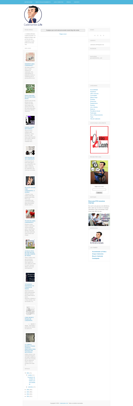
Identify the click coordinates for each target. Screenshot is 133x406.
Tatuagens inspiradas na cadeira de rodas (29, 287)
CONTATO (76, 2)
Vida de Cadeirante (95, 119)
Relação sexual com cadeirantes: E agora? (30, 190)
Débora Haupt (93, 97)
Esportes (92, 105)
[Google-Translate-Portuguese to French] (103, 36)
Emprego (92, 99)
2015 (28, 392)
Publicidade (93, 113)
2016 (28, 389)
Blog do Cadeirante (97, 256)
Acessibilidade (94, 89)
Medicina (92, 109)
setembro (30, 387)
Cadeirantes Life (64, 403)
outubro (30, 375)
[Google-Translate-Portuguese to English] (94, 36)
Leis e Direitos (58, 2)
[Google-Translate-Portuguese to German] (100, 36)
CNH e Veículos (94, 93)
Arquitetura (93, 91)
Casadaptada (95, 258)
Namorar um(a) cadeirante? (29, 64)
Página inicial (62, 34)
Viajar (91, 117)
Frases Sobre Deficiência (29, 128)
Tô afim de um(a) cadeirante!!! (30, 221)
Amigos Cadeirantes (97, 254)
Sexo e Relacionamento (43, 2)
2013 (28, 396)
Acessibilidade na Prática (99, 251)
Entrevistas (28, 2)
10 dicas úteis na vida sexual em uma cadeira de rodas (30, 253)
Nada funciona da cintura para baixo (30, 97)
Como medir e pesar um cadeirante (29, 319)
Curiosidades (93, 95)
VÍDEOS (68, 2)
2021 (28, 373)
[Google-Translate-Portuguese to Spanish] (97, 36)
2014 (28, 394)
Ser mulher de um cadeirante (30, 158)
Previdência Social (95, 111)
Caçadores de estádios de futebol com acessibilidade (31, 381)
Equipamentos (94, 103)
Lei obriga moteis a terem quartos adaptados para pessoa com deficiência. (30, 348)
